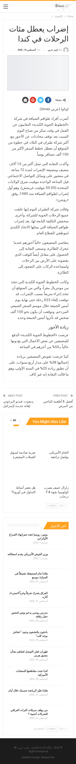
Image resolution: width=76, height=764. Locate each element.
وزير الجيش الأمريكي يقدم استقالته (28, 554)
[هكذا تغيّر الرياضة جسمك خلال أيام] (59, 695)
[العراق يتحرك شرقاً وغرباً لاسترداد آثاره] (59, 598)
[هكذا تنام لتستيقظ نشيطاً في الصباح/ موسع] (59, 578)
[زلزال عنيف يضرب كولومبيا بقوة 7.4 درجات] (55, 473)
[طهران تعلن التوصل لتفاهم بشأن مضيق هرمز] (59, 656)
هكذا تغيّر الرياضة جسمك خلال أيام (28, 690)
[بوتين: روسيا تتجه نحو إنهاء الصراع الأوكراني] (59, 539)
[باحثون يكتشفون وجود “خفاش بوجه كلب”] (59, 637)
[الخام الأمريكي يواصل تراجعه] (55, 438)
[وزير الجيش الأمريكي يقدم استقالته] (59, 559)
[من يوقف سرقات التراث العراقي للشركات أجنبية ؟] (59, 715)
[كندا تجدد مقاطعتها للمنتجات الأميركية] (59, 676)
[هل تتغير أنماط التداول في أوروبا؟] (21, 473)
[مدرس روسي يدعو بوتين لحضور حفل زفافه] (59, 617)
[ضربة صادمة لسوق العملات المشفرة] (21, 438)
